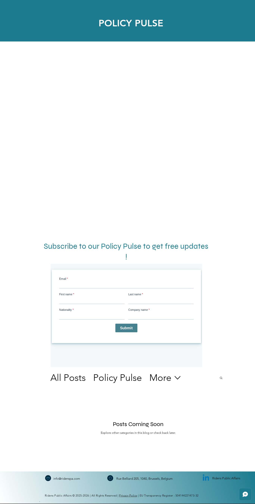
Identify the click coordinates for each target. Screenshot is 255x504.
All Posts (68, 377)
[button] (221, 378)
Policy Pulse (117, 377)
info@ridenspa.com (66, 478)
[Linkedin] (206, 478)
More (160, 377)
